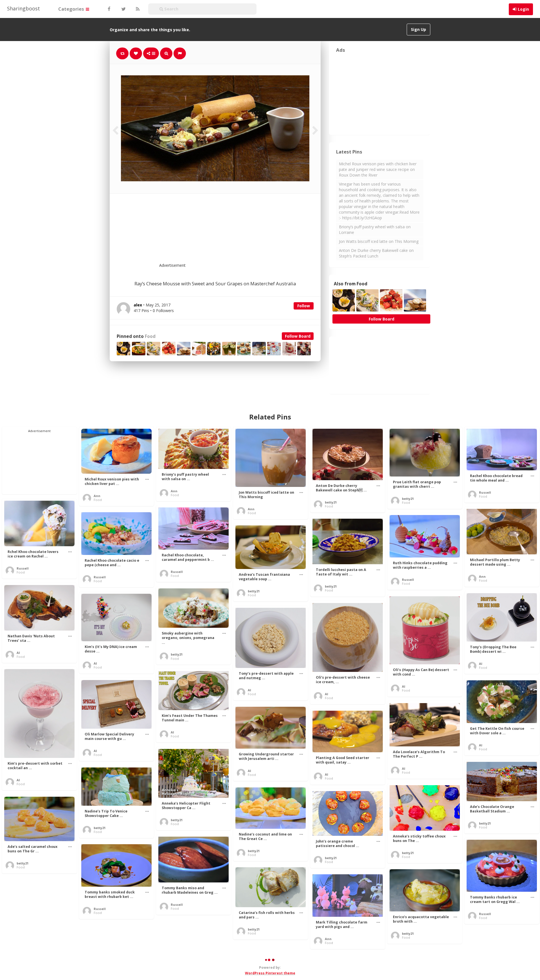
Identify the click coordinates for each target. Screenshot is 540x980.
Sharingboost (23, 8)
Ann (97, 496)
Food (150, 336)
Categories (71, 9)
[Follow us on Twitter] (123, 9)
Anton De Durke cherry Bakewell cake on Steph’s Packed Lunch (376, 253)
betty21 (331, 502)
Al (18, 653)
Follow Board (297, 336)
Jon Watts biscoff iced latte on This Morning (378, 241)
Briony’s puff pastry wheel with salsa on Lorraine (375, 229)
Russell (485, 492)
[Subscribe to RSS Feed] (137, 9)
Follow (303, 305)
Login (523, 9)
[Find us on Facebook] (109, 9)
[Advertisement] (229, 232)
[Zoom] (166, 53)
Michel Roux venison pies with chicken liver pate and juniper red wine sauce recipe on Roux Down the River (378, 169)
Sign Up (418, 29)
